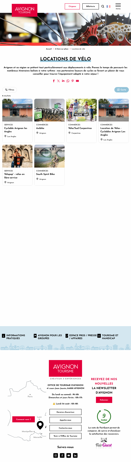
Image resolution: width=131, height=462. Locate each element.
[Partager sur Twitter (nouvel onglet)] (58, 80)
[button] (102, 6)
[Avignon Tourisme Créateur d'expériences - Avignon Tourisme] (24, 10)
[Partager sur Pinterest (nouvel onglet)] (72, 80)
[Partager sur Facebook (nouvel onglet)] (53, 80)
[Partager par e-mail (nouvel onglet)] (77, 80)
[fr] (108, 6)
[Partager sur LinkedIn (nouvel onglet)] (63, 80)
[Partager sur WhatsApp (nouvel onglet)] (68, 80)
